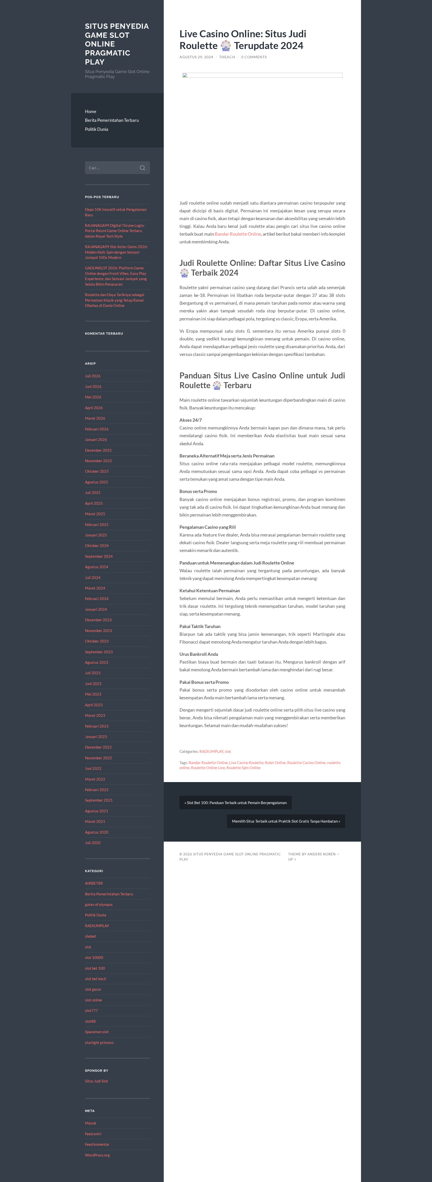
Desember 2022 (98, 747)
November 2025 (98, 460)
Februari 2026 (96, 429)
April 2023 (94, 705)
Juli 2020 (92, 842)
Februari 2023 (96, 726)
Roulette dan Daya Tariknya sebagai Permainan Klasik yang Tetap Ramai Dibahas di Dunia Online (114, 300)
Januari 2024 (96, 609)
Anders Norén (322, 854)
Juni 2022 (93, 768)
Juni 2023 (93, 683)
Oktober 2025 (97, 471)
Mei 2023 (93, 694)
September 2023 (99, 652)
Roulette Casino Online (306, 762)
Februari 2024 (96, 598)
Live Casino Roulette (246, 762)
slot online (93, 1000)
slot (88, 947)
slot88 (90, 1021)
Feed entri (93, 1133)
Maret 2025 (95, 513)
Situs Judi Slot (96, 1081)
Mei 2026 (93, 397)
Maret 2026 (95, 418)
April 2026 (94, 407)
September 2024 (99, 556)
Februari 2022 (96, 789)
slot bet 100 (95, 968)
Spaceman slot (97, 1031)
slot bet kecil (95, 978)
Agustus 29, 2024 (196, 57)
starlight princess (99, 1042)
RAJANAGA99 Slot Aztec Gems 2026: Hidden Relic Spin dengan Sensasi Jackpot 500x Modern (116, 252)
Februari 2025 (96, 524)
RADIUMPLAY (97, 925)
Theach (227, 57)
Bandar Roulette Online (238, 234)
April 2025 (94, 503)
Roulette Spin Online (243, 767)
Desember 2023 (98, 620)
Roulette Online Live (208, 767)
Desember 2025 (98, 450)
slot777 (91, 1010)
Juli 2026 (92, 376)
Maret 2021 (95, 821)
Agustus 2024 (96, 566)
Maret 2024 (95, 588)
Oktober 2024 (97, 545)
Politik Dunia (96, 129)
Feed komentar (97, 1144)
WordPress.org (97, 1155)
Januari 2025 (96, 535)
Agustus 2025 (96, 482)
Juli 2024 (92, 577)
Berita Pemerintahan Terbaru (112, 120)
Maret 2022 (95, 779)
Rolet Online (275, 762)
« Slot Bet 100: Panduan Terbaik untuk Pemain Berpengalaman (235, 802)
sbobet (90, 936)
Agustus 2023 (96, 662)
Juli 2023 (92, 673)
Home (90, 111)
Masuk (90, 1123)
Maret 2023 (95, 715)
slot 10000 (94, 957)
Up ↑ (292, 859)
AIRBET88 (94, 883)
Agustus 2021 (96, 811)
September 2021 (99, 800)
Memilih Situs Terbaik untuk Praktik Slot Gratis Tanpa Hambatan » (286, 821)
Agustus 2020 (96, 832)
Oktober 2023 (97, 641)
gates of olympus (99, 904)
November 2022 (98, 758)
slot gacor (93, 989)
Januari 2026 (96, 439)
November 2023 (98, 630)
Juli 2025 (92, 492)
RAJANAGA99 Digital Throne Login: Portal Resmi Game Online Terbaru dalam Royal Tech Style (114, 230)
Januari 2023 (96, 736)
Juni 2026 (93, 386)
